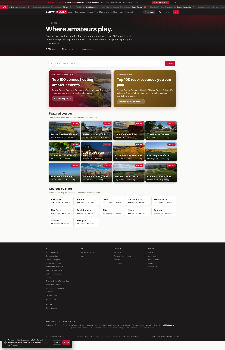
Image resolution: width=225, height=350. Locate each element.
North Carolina (100, 325)
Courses (89, 12)
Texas (65, 325)
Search (170, 63)
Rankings (114, 12)
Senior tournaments (53, 263)
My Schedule (51, 299)
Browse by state (52, 256)
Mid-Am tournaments (54, 270)
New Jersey (125, 325)
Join (176, 12)
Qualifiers (49, 292)
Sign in (168, 12)
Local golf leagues (53, 260)
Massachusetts (138, 325)
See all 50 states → (166, 325)
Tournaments (80, 12)
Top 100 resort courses (55, 288)
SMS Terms (106, 336)
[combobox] (112, 63)
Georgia (90, 325)
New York (73, 325)
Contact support (52, 308)
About (150, 263)
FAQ (47, 312)
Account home (153, 260)
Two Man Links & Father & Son (57, 281)
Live (107, 12)
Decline (57, 342)
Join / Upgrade (154, 256)
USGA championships (54, 274)
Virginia (149, 325)
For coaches (119, 263)
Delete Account (119, 336)
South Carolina (113, 325)
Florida (57, 325)
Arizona (82, 325)
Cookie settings (133, 336)
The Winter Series (53, 285)
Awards (117, 260)
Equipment (129, 12)
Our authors (152, 267)
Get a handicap (51, 295)
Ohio (155, 325)
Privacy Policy (95, 336)
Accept (66, 342)
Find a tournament (53, 252)
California (49, 325)
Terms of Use (82, 336)
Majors (102, 12)
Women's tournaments (54, 267)
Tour (96, 12)
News (121, 12)
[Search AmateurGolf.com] (159, 12)
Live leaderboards (87, 252)
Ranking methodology (122, 256)
